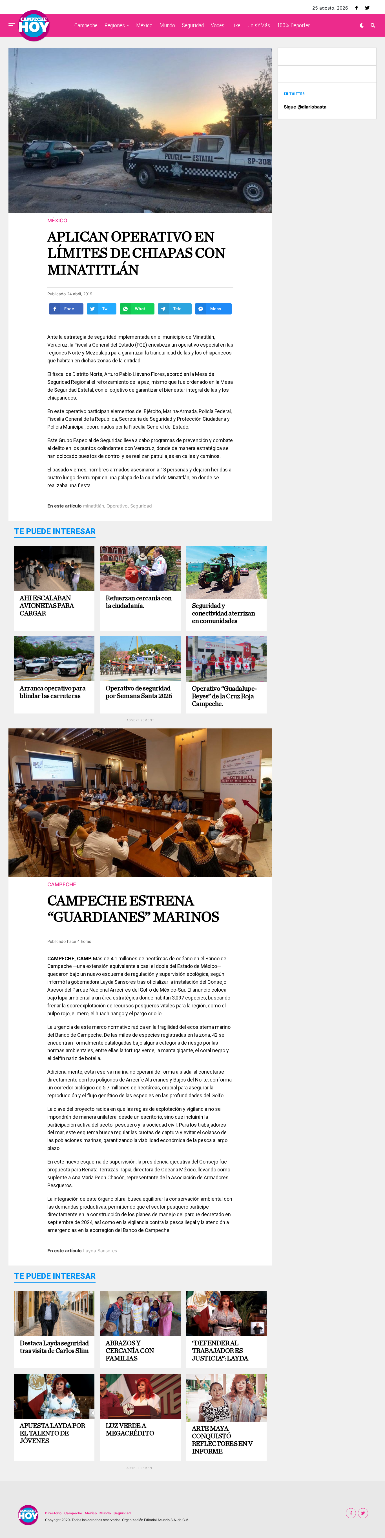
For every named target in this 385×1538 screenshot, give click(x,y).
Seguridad (193, 25)
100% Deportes (294, 25)
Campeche (86, 25)
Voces (217, 25)
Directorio (53, 1513)
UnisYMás (258, 25)
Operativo (117, 506)
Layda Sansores (100, 1250)
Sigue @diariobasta (305, 107)
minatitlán (93, 506)
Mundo (167, 25)
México (144, 25)
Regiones (115, 25)
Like (235, 25)
